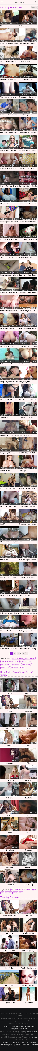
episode (18, 889)
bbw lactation (5, 665)
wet (2, 893)
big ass (15, 893)
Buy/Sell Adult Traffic (30, 1032)
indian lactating (26, 665)
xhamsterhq (19, 2)
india (12, 889)
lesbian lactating (30, 658)
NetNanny (5, 1042)
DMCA (11, 1045)
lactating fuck (5, 668)
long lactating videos (17, 668)
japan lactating (15, 665)
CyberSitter (24, 1042)
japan (34, 889)
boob (21, 893)
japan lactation (13, 661)
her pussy (8, 893)
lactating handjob (17, 658)
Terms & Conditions (22, 1045)
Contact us (34, 1045)
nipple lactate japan (26, 661)
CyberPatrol (15, 1042)
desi (23, 889)
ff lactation (4, 661)
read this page (32, 1037)
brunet (28, 889)
